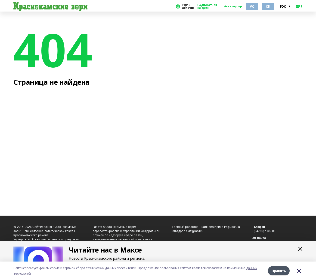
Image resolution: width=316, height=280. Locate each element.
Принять (279, 270)
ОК (268, 6)
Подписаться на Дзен (207, 6)
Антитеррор (233, 6)
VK (252, 6)
